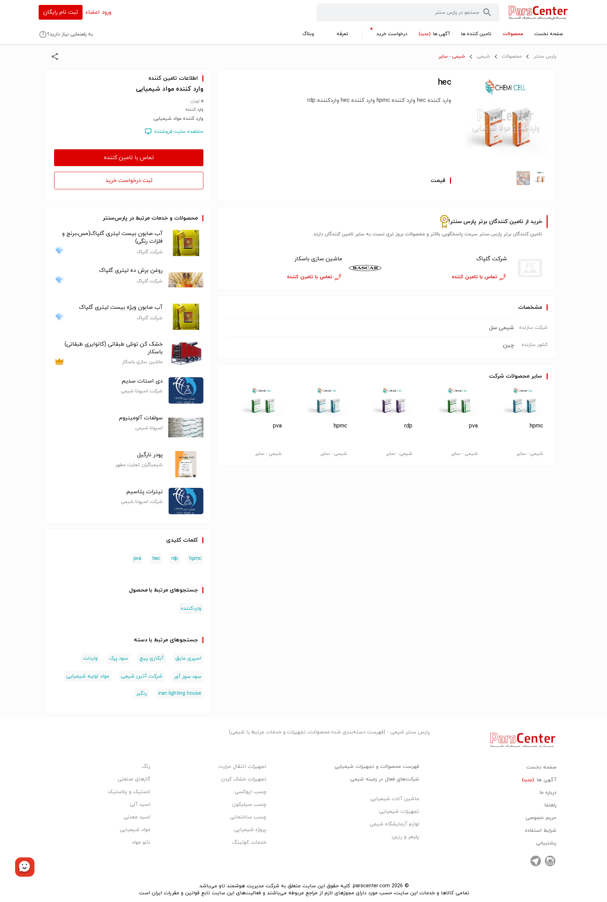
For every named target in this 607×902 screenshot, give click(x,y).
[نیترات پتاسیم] (185, 501)
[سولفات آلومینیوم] (185, 427)
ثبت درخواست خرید (128, 180)
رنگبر (141, 693)
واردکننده (191, 608)
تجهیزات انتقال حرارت (242, 766)
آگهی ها (539, 780)
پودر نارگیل (150, 455)
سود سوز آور (187, 676)
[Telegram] (535, 861)
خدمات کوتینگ (249, 842)
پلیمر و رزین (405, 837)
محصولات (512, 56)
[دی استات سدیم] (185, 390)
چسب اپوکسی (250, 792)
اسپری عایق (188, 658)
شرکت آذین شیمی (141, 676)
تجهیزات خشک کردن (243, 779)
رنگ (146, 766)
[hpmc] (517, 403)
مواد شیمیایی (135, 830)
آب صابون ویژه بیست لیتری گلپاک (121, 307)
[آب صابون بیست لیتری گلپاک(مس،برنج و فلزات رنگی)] (185, 243)
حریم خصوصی (541, 818)
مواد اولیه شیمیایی (87, 676)
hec (156, 558)
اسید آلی (140, 804)
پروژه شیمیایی (250, 830)
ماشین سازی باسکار (318, 259)
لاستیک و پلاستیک (129, 792)
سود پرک (118, 658)
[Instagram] (550, 861)
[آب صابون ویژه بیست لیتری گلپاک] (185, 316)
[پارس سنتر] (538, 12)
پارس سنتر (545, 56)
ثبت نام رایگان (60, 12)
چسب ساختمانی (248, 817)
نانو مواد (141, 842)
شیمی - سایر (451, 56)
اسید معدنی (137, 817)
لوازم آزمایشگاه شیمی (394, 824)
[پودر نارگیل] (185, 464)
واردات (90, 658)
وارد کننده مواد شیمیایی (169, 89)
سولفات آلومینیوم (141, 418)
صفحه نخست (541, 767)
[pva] (452, 403)
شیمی (483, 56)
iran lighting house (179, 693)
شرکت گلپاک (491, 259)
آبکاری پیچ (151, 658)
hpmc (536, 426)
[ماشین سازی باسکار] (365, 268)
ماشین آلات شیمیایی (394, 799)
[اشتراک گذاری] (55, 56)
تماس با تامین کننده (129, 158)
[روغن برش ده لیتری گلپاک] (185, 280)
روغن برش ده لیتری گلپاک (131, 270)
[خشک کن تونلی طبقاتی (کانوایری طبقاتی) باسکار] (185, 353)
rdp (408, 426)
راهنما (550, 805)
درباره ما (548, 792)
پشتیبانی (546, 843)
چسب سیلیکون (249, 804)
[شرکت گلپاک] (530, 268)
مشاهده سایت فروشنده (178, 131)
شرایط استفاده (540, 830)
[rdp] (387, 403)
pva (473, 426)
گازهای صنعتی (134, 779)
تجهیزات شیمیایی (399, 811)
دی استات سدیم (142, 381)
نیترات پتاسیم (144, 492)
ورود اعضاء (98, 12)
